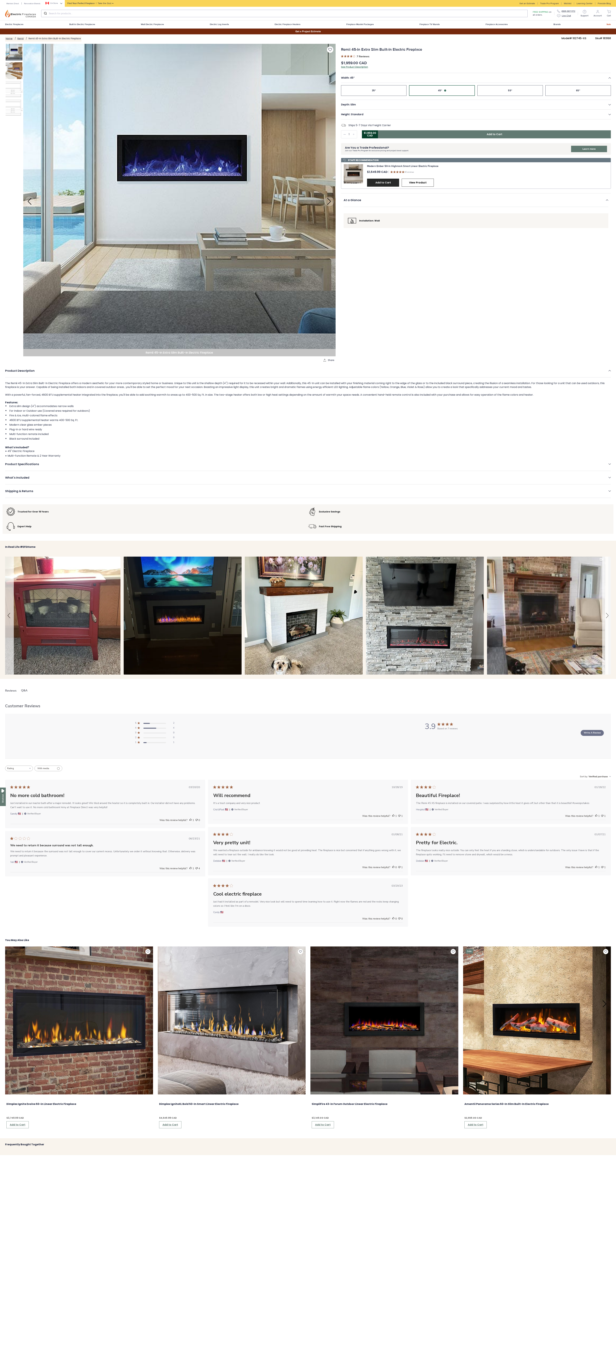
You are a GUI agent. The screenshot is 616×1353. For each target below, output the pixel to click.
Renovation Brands (32, 3)
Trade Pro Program (549, 3)
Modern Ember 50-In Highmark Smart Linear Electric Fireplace (402, 166)
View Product (418, 182)
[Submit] (45, 13)
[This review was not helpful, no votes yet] (196, 820)
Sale (609, 24)
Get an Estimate (527, 3)
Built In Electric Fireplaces (82, 24)
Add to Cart (383, 182)
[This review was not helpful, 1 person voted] (399, 816)
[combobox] (284, 13)
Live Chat (566, 15)
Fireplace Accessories (497, 24)
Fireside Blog (604, 3)
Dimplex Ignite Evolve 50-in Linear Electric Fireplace (41, 1104)
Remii (20, 38)
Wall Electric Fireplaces (152, 24)
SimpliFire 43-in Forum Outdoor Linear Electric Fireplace (349, 1104)
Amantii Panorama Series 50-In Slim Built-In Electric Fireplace (506, 1104)
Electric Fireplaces (14, 24)
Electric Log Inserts (219, 24)
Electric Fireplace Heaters (287, 24)
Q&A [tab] (24, 690)
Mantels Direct (12, 3)
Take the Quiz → (90, 3)
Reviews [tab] (11, 691)
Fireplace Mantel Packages (360, 24)
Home (9, 38)
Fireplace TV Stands (429, 24)
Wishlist (567, 3)
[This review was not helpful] (196, 868)
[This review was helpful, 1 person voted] (190, 820)
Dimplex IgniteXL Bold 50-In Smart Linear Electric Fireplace (199, 1104)
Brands (557, 24)
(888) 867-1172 (568, 11)
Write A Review (592, 732)
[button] (476, 78)
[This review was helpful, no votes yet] (393, 867)
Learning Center (585, 3)
